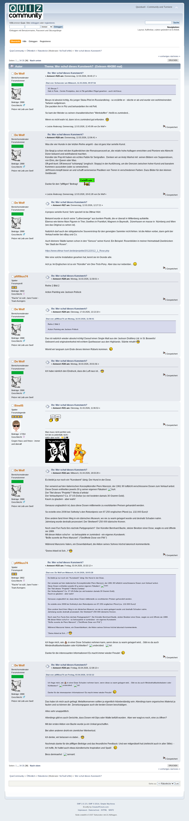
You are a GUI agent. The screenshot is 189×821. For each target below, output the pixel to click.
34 (20, 60)
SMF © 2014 (94, 804)
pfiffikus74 (21, 276)
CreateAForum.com (100, 807)
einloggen (35, 23)
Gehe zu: (153, 784)
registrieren (49, 23)
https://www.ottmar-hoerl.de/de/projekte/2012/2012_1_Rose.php (77, 250)
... (18, 60)
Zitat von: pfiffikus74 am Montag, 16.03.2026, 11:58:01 (70, 319)
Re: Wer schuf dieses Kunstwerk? (65, 73)
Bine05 (18, 405)
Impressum (82, 810)
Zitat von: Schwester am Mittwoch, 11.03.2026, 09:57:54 (71, 83)
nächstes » (175, 56)
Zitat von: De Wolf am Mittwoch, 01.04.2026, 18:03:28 (69, 573)
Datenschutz (94, 810)
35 (23, 60)
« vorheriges (164, 56)
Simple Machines (107, 804)
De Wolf (19, 73)
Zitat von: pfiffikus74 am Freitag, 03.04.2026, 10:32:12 (70, 675)
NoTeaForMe (65, 51)
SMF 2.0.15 (82, 804)
